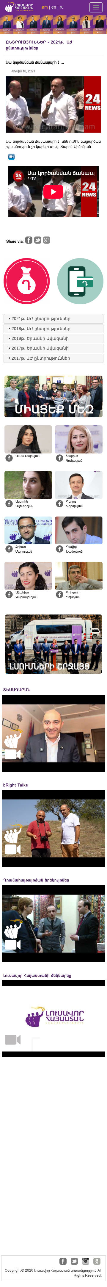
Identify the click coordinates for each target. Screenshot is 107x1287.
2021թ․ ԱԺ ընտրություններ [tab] (41, 318)
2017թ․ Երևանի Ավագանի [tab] (40, 348)
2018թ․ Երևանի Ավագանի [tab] (40, 338)
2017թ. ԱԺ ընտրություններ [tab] (41, 358)
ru (62, 7)
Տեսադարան (17, 689)
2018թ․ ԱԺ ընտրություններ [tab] (41, 328)
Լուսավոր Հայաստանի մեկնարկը (37, 975)
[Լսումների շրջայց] (53, 644)
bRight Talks (15, 785)
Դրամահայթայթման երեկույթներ (36, 880)
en (53, 7)
